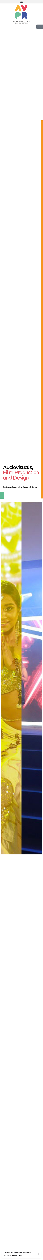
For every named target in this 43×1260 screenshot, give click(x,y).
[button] (21, 1)
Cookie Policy (17, 1255)
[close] (38, 1254)
